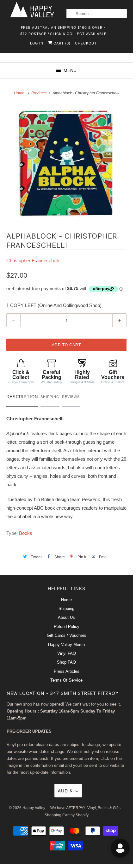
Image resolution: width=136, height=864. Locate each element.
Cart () (61, 43)
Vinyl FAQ (66, 653)
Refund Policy (66, 626)
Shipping (66, 608)
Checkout (86, 43)
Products (39, 93)
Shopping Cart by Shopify (67, 815)
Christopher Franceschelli (32, 260)
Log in (36, 43)
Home (66, 599)
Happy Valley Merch (66, 644)
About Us (66, 617)
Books (25, 533)
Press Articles (66, 671)
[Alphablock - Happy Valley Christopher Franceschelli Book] (66, 163)
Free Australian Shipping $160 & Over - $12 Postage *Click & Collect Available (63, 29)
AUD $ (65, 791)
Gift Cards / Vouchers (66, 635)
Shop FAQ (66, 662)
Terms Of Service (66, 680)
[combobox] (96, 13)
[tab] (22, 398)
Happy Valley (33, 808)
